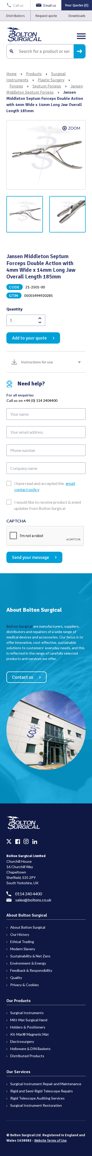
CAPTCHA (16, 520)
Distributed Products (27, 1056)
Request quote (46, 16)
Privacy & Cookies (24, 985)
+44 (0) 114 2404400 (40, 400)
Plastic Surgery (51, 80)
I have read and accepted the (44, 486)
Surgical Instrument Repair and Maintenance (45, 1084)
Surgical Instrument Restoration (36, 1105)
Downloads (76, 16)
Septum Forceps (46, 86)
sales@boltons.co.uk (33, 899)
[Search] (79, 51)
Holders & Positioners (27, 1027)
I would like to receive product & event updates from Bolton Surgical (47, 505)
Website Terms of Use (50, 1140)
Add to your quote (29, 338)
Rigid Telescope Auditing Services (37, 1098)
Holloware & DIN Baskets (30, 1048)
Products (34, 73)
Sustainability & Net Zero (30, 956)
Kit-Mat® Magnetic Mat (29, 1034)
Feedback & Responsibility (31, 970)
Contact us (22, 677)
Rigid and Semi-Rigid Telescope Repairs (41, 1091)
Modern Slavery (22, 949)
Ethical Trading (22, 941)
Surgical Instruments (27, 1013)
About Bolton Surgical (27, 927)
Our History (19, 934)
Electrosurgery (22, 1041)
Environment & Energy (28, 963)
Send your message (30, 557)
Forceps (16, 86)
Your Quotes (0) (76, 5)
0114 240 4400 (28, 893)
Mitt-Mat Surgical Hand (28, 1020)
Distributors (15, 16)
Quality (16, 977)
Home (11, 73)
